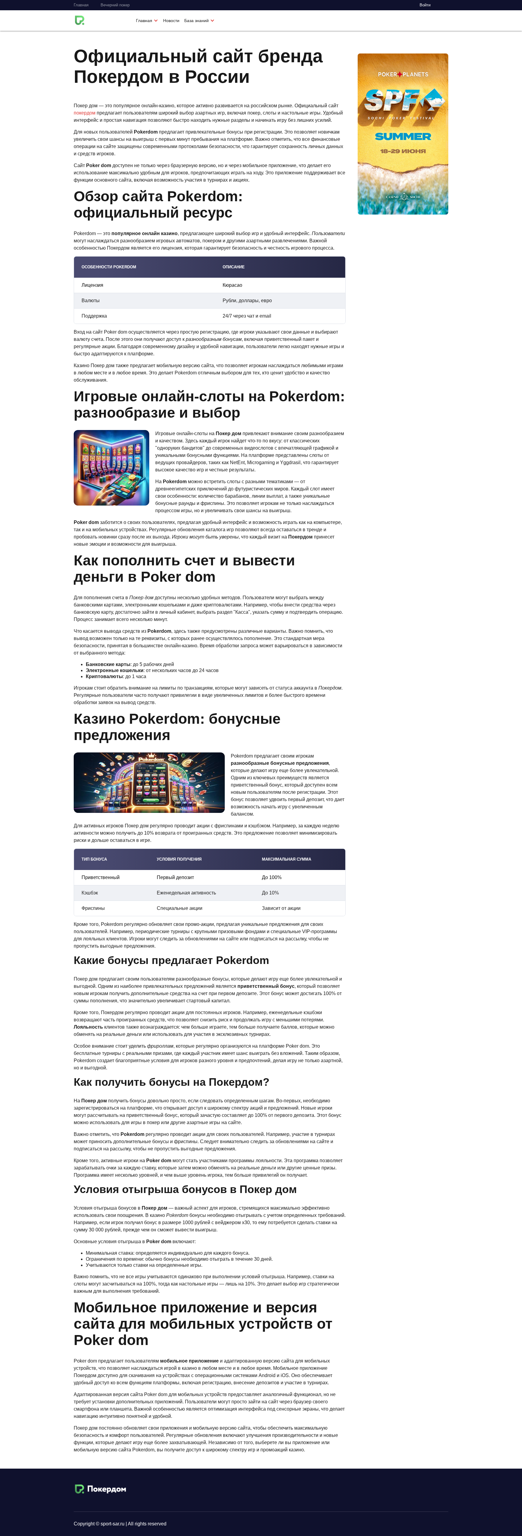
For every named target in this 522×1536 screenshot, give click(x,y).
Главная (81, 5)
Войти (425, 5)
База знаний (196, 20)
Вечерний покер (115, 5)
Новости (171, 20)
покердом (84, 112)
